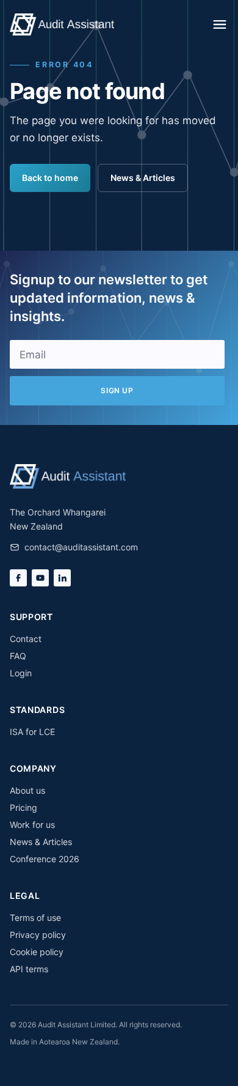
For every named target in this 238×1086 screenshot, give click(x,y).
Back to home (50, 177)
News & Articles (142, 177)
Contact (25, 639)
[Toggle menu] (219, 24)
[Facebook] (18, 577)
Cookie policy (36, 952)
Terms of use (35, 917)
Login (21, 673)
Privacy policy (38, 934)
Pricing (23, 807)
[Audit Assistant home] (62, 24)
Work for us (32, 824)
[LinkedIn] (62, 577)
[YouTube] (40, 577)
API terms (29, 969)
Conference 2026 (44, 859)
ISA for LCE (32, 731)
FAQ (18, 656)
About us (27, 790)
